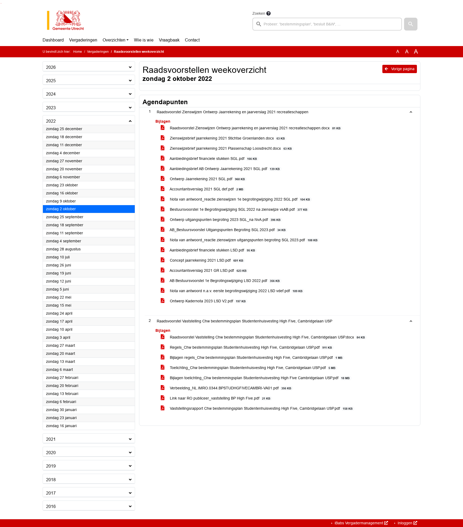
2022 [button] (51, 121)
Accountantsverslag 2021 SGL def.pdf (206, 189)
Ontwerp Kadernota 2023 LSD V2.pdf (207, 301)
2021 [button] (51, 439)
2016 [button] (51, 506)
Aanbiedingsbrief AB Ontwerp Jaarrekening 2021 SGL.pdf (224, 169)
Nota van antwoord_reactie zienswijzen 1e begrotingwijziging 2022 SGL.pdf (239, 199)
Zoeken (258, 13)
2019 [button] (51, 466)
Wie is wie (144, 40)
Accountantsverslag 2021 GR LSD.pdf (208, 270)
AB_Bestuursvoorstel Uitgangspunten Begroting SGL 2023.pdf (227, 230)
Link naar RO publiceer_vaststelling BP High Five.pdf (219, 398)
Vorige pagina (402, 69)
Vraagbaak (169, 40)
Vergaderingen (83, 40)
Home (77, 52)
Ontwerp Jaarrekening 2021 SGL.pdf (207, 179)
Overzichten (114, 40)
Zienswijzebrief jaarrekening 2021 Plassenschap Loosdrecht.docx (230, 148)
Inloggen (405, 523)
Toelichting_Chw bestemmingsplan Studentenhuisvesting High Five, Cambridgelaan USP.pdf (252, 368)
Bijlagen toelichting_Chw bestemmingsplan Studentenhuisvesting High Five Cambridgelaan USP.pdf (259, 378)
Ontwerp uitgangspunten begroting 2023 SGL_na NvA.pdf (225, 219)
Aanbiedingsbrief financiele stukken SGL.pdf (213, 158)
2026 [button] (51, 67)
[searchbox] (327, 24)
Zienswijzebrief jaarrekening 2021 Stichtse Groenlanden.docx (227, 138)
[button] (410, 24)
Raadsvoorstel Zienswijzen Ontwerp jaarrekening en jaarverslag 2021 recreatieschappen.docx (255, 128)
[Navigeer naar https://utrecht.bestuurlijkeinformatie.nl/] (68, 20)
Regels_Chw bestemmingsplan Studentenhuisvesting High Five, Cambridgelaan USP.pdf (250, 347)
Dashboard (53, 40)
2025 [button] (51, 80)
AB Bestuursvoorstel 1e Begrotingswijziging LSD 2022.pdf (224, 280)
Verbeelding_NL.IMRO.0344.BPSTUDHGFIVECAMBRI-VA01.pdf (230, 388)
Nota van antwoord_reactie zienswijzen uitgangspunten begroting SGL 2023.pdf (243, 240)
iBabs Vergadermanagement (359, 523)
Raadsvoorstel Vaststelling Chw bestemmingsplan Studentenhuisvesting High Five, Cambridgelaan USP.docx (267, 337)
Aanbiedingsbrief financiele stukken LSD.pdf (212, 250)
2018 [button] (51, 479)
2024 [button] (51, 94)
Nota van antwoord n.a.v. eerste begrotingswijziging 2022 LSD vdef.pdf (236, 291)
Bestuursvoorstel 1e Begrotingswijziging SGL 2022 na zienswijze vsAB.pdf (238, 209)
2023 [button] (51, 108)
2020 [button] (51, 452)
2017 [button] (51, 493)
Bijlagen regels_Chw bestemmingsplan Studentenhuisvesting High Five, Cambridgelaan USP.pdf (255, 357)
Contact (192, 40)
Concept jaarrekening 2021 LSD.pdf (206, 260)
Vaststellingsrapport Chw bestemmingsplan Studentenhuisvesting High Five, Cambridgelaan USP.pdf (261, 408)
